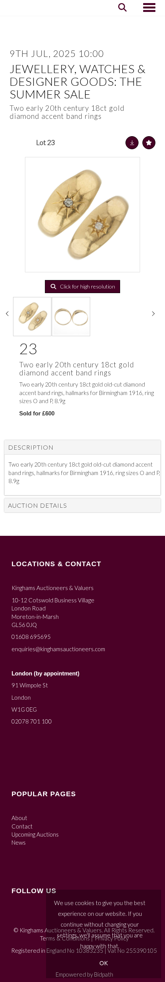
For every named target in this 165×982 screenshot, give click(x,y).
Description (31, 447)
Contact (22, 826)
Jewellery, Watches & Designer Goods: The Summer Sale (78, 81)
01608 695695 (31, 636)
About (19, 817)
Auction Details (37, 505)
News (19, 842)
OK (103, 963)
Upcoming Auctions (35, 834)
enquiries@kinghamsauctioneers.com (58, 648)
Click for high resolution (87, 286)
